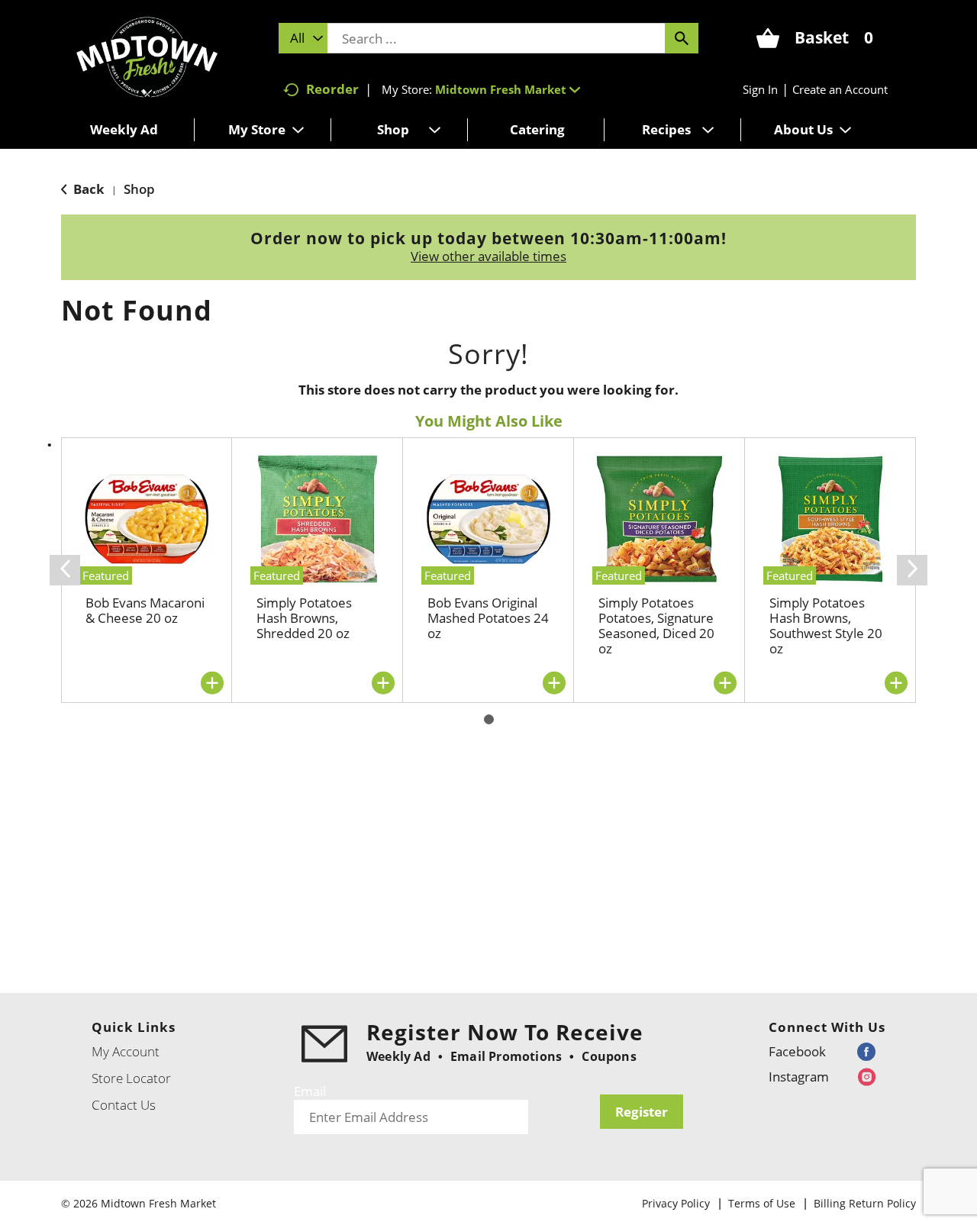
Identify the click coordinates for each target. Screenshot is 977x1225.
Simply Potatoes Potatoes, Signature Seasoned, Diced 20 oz (656, 625)
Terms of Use (761, 1203)
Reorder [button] (332, 89)
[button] (507, 89)
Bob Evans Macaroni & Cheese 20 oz (145, 610)
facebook (797, 1051)
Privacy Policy (676, 1203)
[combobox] (303, 38)
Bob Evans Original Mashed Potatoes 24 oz (488, 618)
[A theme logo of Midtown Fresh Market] (147, 55)
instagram (799, 1076)
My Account (126, 1051)
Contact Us (124, 1105)
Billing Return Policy (865, 1203)
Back (87, 189)
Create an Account (840, 89)
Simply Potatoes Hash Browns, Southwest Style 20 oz (825, 625)
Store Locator (131, 1078)
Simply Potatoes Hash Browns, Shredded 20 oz (304, 618)
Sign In (760, 89)
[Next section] (912, 570)
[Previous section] (65, 570)
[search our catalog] (681, 38)
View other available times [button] (488, 256)
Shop (139, 189)
